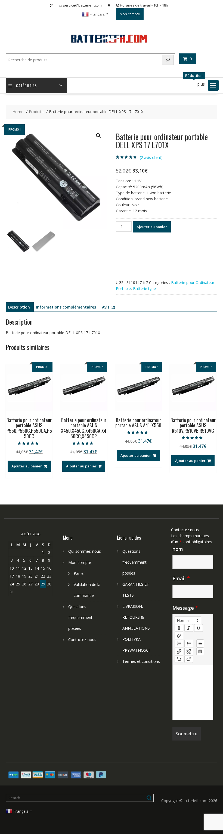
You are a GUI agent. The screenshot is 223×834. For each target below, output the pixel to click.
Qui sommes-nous (84, 551)
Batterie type (144, 288)
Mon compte (130, 13)
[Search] (168, 60)
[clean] (179, 635)
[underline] (198, 628)
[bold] (179, 628)
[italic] (188, 628)
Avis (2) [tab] (108, 307)
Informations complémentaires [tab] (66, 307)
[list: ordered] (179, 643)
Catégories (26, 85)
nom (177, 549)
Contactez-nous (82, 639)
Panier (79, 573)
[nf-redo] (188, 659)
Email (181, 578)
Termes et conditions (141, 661)
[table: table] (200, 651)
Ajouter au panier (152, 226)
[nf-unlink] (188, 651)
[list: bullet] (188, 643)
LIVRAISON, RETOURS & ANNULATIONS (136, 617)
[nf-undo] (179, 659)
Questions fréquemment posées (80, 617)
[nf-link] (179, 651)
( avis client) (151, 157)
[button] (213, 85)
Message (185, 608)
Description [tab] (19, 307)
